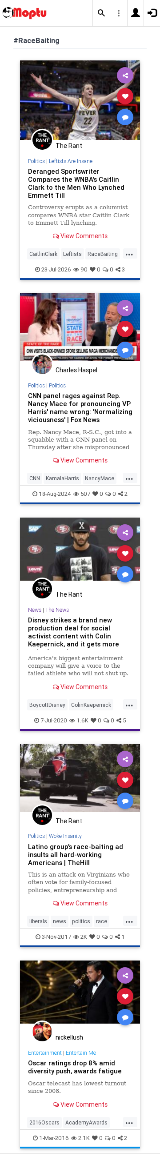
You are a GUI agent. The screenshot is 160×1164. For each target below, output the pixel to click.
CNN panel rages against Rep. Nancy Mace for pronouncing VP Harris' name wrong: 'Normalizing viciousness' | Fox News (80, 407)
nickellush (69, 1037)
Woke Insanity (65, 836)
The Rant (69, 146)
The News (57, 609)
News (34, 609)
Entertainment (45, 1052)
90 (84, 269)
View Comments (83, 236)
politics (81, 921)
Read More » (80, 99)
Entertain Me (81, 1052)
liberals (38, 921)
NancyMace (99, 478)
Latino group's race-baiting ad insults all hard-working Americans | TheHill (75, 854)
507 (85, 494)
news (59, 921)
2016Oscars (44, 1122)
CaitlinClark (43, 254)
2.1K (84, 1138)
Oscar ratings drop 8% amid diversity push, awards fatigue (75, 1067)
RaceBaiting (103, 254)
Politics (36, 161)
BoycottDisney (47, 705)
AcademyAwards (86, 1122)
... (129, 253)
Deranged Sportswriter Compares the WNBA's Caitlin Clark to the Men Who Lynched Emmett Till (76, 183)
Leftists (72, 254)
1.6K (82, 720)
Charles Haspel (76, 370)
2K (83, 937)
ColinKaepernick (91, 705)
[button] (101, 13)
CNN (34, 478)
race (101, 921)
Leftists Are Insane (70, 161)
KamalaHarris (62, 478)
